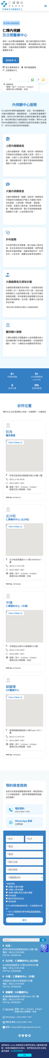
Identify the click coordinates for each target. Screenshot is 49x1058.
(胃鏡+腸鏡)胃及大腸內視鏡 (20, 892)
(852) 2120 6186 (16, 967)
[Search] (43, 940)
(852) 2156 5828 (16, 952)
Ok (24, 1055)
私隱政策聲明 (17, 1051)
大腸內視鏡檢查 (15, 191)
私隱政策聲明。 (35, 911)
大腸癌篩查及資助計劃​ (19, 282)
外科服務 (11, 239)
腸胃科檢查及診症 (16, 898)
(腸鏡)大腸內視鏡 (15, 886)
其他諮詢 (12, 901)
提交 (24, 920)
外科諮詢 (12, 895)
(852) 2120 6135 (16, 999)
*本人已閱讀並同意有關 (25, 911)
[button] (45, 6)
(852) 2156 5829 (16, 983)
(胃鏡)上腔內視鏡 (15, 889)
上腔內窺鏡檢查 (15, 146)
